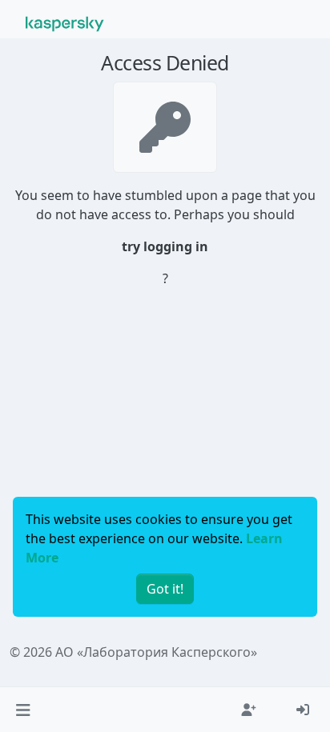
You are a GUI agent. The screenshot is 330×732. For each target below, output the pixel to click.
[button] (22, 710)
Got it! (165, 589)
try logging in (165, 246)
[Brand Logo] (65, 22)
